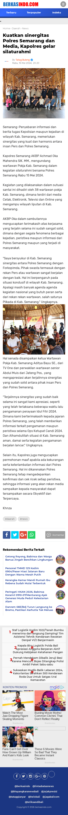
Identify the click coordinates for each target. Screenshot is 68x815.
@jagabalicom (51, 796)
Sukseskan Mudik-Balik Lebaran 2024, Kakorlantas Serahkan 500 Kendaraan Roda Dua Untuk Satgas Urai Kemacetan (38, 675)
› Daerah (15, 28)
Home (6, 28)
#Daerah (10, 519)
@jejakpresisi (49, 791)
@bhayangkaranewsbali (25, 791)
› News (25, 28)
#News (24, 519)
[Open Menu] (63, 4)
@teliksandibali (34, 802)
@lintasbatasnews (43, 786)
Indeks (56, 12)
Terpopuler (34, 12)
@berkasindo (22, 786)
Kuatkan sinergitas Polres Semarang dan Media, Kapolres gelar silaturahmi (29, 43)
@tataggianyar (17, 796)
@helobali (34, 796)
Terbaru (11, 12)
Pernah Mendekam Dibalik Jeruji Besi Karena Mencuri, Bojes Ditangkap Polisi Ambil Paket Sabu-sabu (38, 661)
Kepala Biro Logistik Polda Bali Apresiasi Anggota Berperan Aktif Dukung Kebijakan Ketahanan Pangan (38, 649)
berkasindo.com (43, 807)
